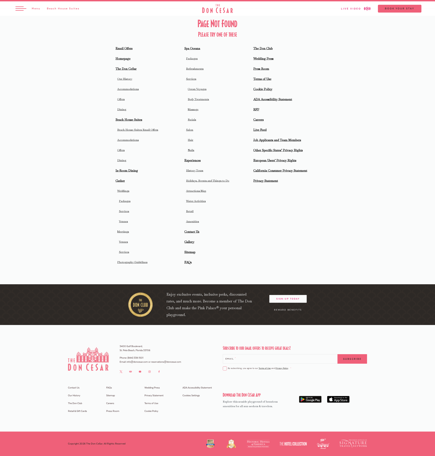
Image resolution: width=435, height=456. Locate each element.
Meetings (123, 231)
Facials (192, 119)
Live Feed (260, 130)
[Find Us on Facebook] (159, 371)
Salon (189, 130)
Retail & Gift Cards (77, 411)
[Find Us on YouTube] (140, 371)
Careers (258, 120)
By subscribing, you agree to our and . (259, 368)
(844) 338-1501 (135, 357)
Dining (121, 109)
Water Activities (196, 201)
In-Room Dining (127, 170)
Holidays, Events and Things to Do (207, 180)
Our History (124, 79)
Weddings (123, 191)
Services (124, 211)
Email (230, 358)
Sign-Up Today (288, 298)
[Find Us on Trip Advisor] (130, 371)
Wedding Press (263, 58)
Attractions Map (196, 191)
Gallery (189, 242)
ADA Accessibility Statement (272, 99)
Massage (193, 109)
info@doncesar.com (137, 362)
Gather (120, 181)
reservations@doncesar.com (166, 362)
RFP (256, 109)
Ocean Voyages (197, 89)
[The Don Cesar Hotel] (217, 8)
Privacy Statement (265, 181)
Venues (123, 221)
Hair (190, 140)
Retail (190, 211)
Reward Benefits (288, 310)
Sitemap (189, 252)
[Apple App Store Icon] (338, 399)
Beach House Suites (129, 120)
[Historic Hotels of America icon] (258, 444)
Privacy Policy (281, 368)
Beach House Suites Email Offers (137, 130)
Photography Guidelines (132, 262)
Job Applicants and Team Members (277, 140)
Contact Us (191, 232)
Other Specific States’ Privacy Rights (278, 150)
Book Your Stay (399, 8)
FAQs (188, 262)
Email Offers (124, 48)
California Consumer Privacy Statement (280, 170)
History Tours (194, 170)
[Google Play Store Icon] (310, 399)
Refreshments (195, 68)
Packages (124, 201)
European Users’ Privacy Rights (274, 160)
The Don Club (263, 48)
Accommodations (128, 89)
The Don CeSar (126, 69)
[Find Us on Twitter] (121, 371)
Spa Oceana (192, 48)
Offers (121, 99)
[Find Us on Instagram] (149, 371)
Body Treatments (198, 99)
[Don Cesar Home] (88, 359)
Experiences (192, 160)
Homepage (123, 58)
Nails (191, 150)
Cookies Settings (191, 395)
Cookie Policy (262, 89)
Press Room (261, 69)
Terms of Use (262, 79)
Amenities (192, 221)
